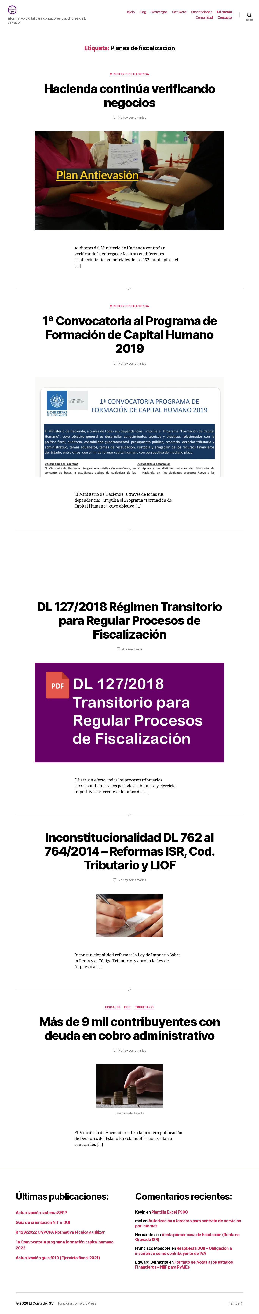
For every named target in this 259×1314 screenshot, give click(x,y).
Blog (142, 12)
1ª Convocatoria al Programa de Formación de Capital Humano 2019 (129, 334)
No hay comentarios (132, 117)
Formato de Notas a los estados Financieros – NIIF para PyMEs (184, 1264)
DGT (127, 1007)
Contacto (225, 18)
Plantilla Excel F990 (169, 1212)
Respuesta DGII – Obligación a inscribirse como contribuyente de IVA (183, 1251)
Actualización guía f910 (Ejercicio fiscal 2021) (58, 1257)
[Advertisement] (129, 571)
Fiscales (112, 1007)
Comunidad (204, 18)
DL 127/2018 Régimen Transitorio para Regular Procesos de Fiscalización (129, 620)
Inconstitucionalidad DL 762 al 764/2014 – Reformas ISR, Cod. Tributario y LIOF (129, 851)
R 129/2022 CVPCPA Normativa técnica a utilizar (60, 1232)
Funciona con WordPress (77, 1303)
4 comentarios (132, 649)
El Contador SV (41, 1303)
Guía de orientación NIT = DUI (43, 1222)
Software (179, 12)
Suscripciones (202, 12)
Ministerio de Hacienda (129, 74)
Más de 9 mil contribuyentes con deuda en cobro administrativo (129, 1028)
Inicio (131, 12)
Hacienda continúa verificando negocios (129, 95)
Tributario (144, 1007)
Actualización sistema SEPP (41, 1212)
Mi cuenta (224, 12)
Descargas (159, 12)
